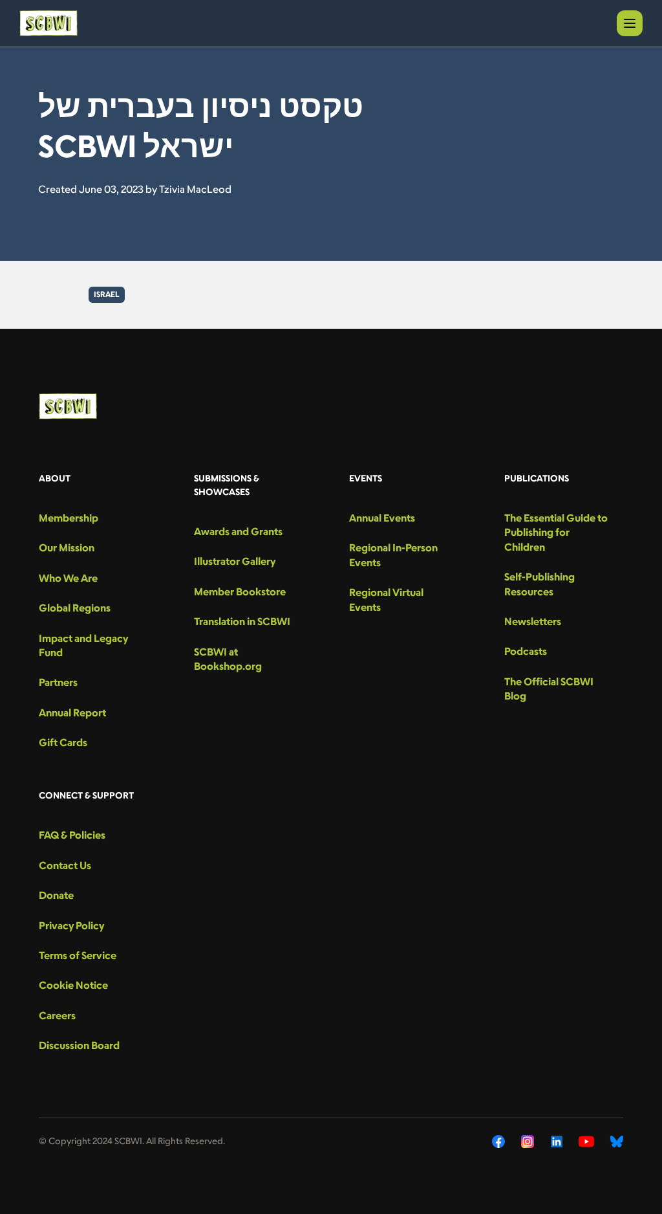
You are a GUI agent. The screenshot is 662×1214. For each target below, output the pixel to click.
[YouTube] (586, 1141)
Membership (68, 517)
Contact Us (65, 865)
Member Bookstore (240, 591)
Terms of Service (77, 955)
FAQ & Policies (72, 834)
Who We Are (68, 577)
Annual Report (72, 712)
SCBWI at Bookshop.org (228, 658)
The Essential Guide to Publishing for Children (556, 532)
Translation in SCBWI (242, 621)
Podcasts (525, 651)
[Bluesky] (616, 1141)
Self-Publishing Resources (539, 583)
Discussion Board (79, 1045)
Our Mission (66, 547)
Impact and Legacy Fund (83, 645)
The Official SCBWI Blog (548, 688)
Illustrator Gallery (234, 561)
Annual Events (382, 517)
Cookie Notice (73, 984)
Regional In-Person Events (393, 554)
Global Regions (75, 607)
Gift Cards (63, 742)
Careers (57, 1015)
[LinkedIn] (556, 1141)
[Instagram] (528, 1141)
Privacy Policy (71, 925)
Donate (56, 894)
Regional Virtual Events (386, 599)
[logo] (48, 23)
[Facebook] (498, 1141)
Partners (58, 682)
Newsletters (532, 621)
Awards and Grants (238, 531)
